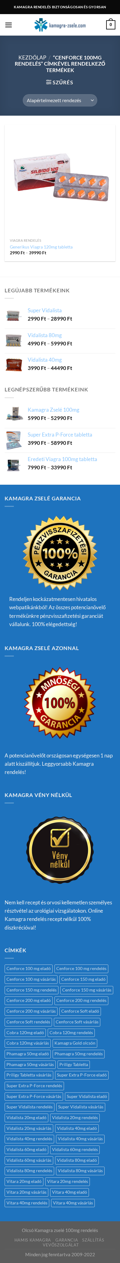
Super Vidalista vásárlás (80, 1106)
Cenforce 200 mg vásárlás (31, 1011)
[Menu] (9, 25)
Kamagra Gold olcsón (74, 1043)
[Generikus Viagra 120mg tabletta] (60, 180)
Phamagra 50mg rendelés (78, 1053)
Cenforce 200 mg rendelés (81, 1000)
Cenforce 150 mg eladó (83, 979)
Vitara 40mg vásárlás (73, 1202)
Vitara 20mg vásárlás (26, 1192)
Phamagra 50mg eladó (27, 1053)
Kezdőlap (32, 57)
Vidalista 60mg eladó (26, 1149)
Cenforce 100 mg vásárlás (31, 979)
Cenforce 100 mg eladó (28, 968)
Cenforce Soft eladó (80, 1011)
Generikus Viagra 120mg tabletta (41, 246)
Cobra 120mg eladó (25, 1032)
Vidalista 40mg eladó (77, 1128)
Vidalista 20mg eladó (26, 1117)
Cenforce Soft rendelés (28, 1021)
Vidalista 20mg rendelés (75, 1117)
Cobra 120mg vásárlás (27, 1043)
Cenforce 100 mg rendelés (81, 968)
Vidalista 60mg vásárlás (28, 1160)
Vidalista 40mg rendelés (29, 1138)
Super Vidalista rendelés (29, 1106)
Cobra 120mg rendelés (71, 1032)
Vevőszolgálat (61, 1244)
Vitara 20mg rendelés (67, 1181)
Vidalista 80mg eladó (77, 1160)
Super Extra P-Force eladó (82, 1074)
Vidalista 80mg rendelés (29, 1170)
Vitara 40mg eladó (69, 1192)
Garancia (66, 1240)
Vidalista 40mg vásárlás (80, 1138)
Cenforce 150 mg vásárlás (86, 990)
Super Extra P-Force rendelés (34, 1085)
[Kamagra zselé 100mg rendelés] (60, 25)
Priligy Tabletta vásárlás (28, 1074)
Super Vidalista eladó (87, 1096)
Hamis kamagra (32, 1240)
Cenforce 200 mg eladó (28, 1000)
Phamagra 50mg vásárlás (30, 1064)
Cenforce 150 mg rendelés (31, 990)
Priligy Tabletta (73, 1064)
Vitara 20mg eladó (24, 1181)
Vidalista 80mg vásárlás (80, 1170)
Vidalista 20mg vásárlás (28, 1128)
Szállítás (93, 1240)
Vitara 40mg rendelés (26, 1202)
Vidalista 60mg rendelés (75, 1149)
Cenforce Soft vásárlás (77, 1021)
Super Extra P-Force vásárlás (33, 1096)
